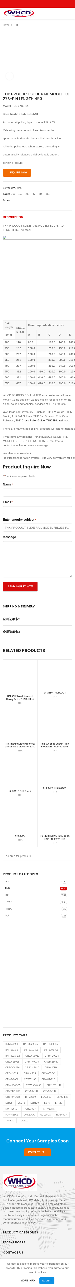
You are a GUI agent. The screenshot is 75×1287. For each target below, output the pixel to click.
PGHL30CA (30, 1108)
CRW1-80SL (12, 1079)
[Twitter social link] (33, 3)
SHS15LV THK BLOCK (55, 692)
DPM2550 (30, 1097)
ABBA (8, 908)
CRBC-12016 (32, 1067)
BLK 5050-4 (11, 1044)
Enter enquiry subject (19, 519)
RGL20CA (45, 1114)
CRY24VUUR (12, 1091)
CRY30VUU (49, 1091)
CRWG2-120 (48, 1079)
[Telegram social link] (32, 200)
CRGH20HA (51, 1067)
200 (13, 193)
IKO (7, 895)
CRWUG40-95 (33, 1085)
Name (8, 484)
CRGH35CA (11, 1073)
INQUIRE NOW (18, 172)
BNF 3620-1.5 (30, 1044)
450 (48, 193)
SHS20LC (20, 835)
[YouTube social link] (42, 3)
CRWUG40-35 (13, 1085)
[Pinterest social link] (46, 3)
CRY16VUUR (54, 1085)
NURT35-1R (11, 1108)
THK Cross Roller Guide (30, 420)
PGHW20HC (48, 1108)
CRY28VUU (31, 1091)
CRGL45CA (30, 1073)
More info (28, 1280)
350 (34, 193)
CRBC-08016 (12, 1067)
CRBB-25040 (51, 1061)
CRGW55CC (48, 1073)
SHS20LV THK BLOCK (54, 787)
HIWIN (8, 901)
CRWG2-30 (30, 1079)
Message (9, 537)
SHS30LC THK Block (20, 791)
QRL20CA (29, 1114)
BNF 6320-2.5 (12, 1055)
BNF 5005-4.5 (50, 1050)
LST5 (47, 1103)
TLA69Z (23, 1120)
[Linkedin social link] (28, 200)
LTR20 (58, 1103)
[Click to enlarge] (9, 76)
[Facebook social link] (29, 3)
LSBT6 (21, 1103)
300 (27, 193)
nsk (7, 881)
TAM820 (9, 1120)
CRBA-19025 (52, 1055)
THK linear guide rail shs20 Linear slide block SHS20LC (20, 745)
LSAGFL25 (62, 1097)
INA (7, 915)
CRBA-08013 (32, 1055)
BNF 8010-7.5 (30, 1050)
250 (20, 193)
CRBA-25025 (12, 1061)
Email (7, 502)
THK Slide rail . (55, 420)
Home (6, 25)
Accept (47, 1280)
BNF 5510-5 (11, 1050)
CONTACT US (36, 1152)
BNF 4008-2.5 (50, 1044)
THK (15, 25)
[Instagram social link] (37, 3)
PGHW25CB (11, 1114)
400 (41, 193)
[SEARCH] (67, 856)
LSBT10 (34, 1103)
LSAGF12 (46, 1097)
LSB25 (8, 1103)
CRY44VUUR (12, 1097)
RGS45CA (61, 1114)
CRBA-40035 (32, 1061)
